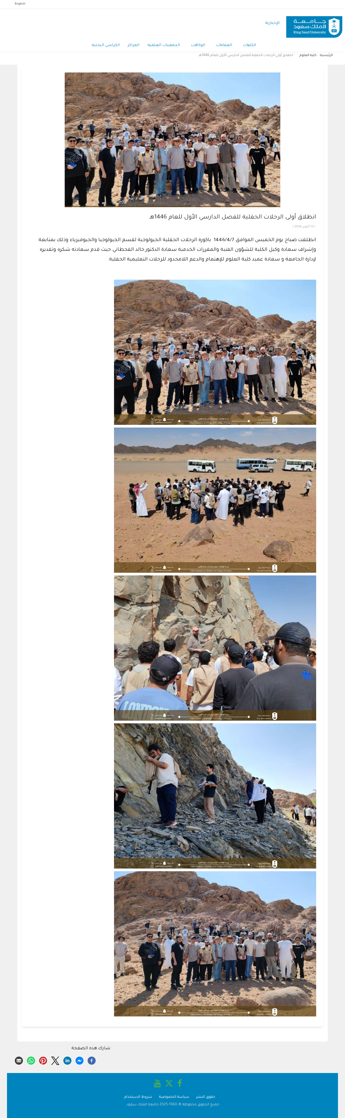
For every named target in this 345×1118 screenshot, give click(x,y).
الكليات (249, 45)
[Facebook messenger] (79, 1060)
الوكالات (198, 45)
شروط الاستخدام (138, 1097)
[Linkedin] (67, 1060)
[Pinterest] (43, 1060)
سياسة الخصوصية (174, 1097)
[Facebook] (92, 1060)
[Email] (19, 1060)
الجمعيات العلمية (163, 45)
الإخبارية (272, 23)
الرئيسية (326, 55)
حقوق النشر (205, 1097)
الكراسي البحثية (106, 45)
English (20, 4)
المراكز (133, 45)
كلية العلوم (307, 55)
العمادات (224, 45)
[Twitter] (55, 1060)
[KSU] (314, 23)
